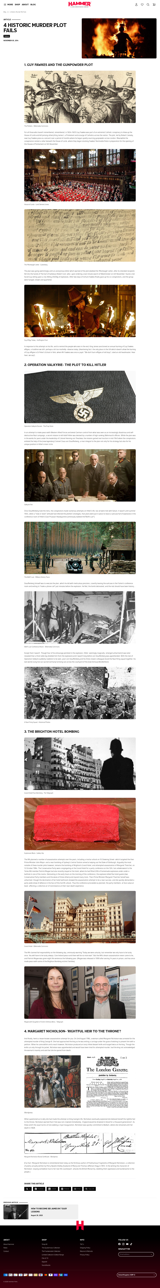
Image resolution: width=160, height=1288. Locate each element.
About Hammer (8, 1244)
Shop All (44, 1244)
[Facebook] (119, 1244)
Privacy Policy (84, 1255)
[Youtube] (127, 1244)
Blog (33, 5)
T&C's (82, 1244)
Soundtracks (46, 1265)
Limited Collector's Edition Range (53, 1255)
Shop (17, 5)
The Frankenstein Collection (51, 1251)
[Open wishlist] (142, 5)
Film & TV (45, 1258)
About (25, 5)
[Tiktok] (131, 1244)
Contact (6, 1251)
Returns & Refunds (86, 1251)
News (5, 1248)
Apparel (44, 1262)
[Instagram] (123, 1244)
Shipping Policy (85, 1248)
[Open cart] (154, 4)
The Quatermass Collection (51, 1248)
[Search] (148, 4)
